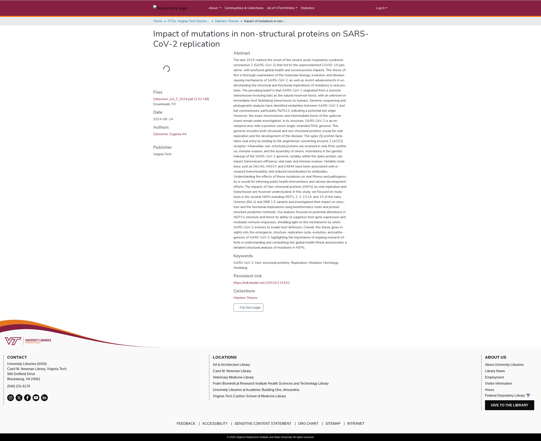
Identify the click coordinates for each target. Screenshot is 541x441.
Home (158, 21)
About (214, 8)
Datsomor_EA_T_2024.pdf (181, 99)
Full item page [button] (250, 307)
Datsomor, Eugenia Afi (169, 134)
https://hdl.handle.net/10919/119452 (262, 282)
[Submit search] (335, 8)
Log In (380, 8)
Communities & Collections (244, 8)
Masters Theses (227, 21)
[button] (356, 8)
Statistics (307, 8)
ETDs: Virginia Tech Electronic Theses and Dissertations (189, 21)
